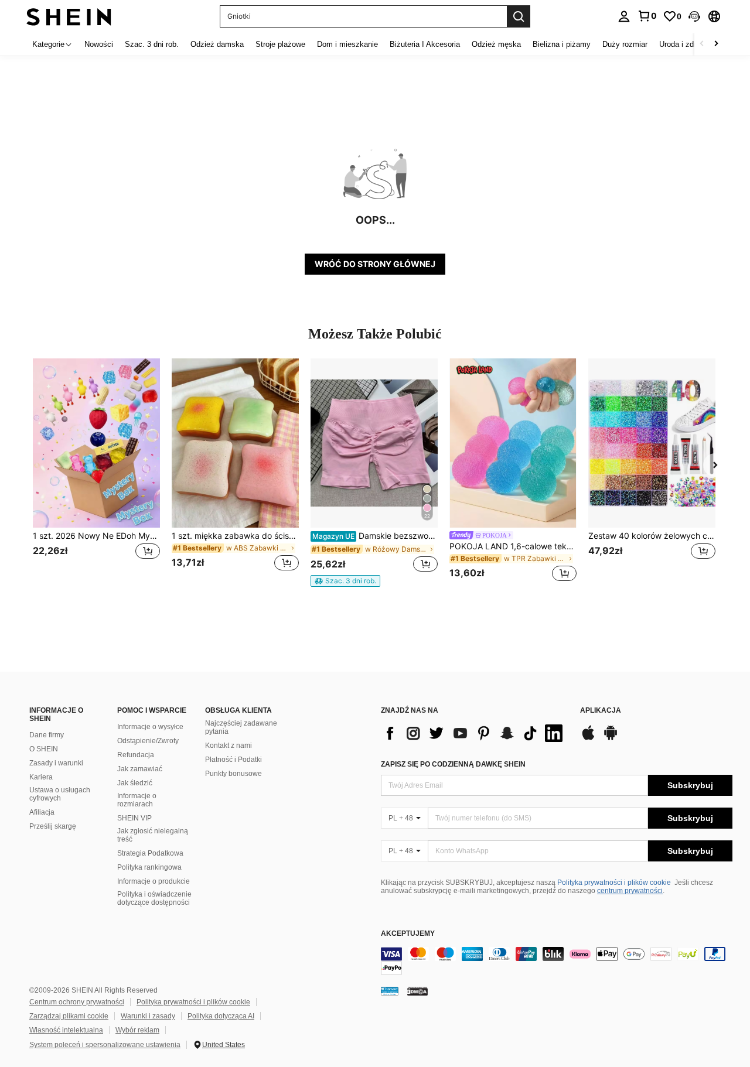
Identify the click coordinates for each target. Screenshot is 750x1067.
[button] (694, 16)
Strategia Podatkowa (150, 853)
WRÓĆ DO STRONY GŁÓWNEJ (375, 264)
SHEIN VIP (134, 818)
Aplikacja (600, 710)
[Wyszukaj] (518, 16)
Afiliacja (41, 812)
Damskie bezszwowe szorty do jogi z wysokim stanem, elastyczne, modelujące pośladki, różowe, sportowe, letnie (375, 536)
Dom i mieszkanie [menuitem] (347, 44)
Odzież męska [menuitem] (496, 44)
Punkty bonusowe (233, 774)
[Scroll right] (716, 44)
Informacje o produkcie (153, 881)
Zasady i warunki (56, 763)
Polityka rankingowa (149, 867)
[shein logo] (68, 16)
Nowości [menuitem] (98, 44)
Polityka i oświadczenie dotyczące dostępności (154, 898)
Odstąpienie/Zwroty (148, 741)
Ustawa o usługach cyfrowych (59, 794)
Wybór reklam (137, 1030)
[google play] (610, 738)
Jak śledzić (134, 783)
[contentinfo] (556, 961)
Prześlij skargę (52, 826)
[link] (647, 16)
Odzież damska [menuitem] (217, 44)
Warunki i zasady (148, 1016)
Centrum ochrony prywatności (76, 1002)
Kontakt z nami (228, 745)
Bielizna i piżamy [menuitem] (562, 44)
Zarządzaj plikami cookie (68, 1016)
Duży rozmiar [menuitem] (624, 44)
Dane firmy (46, 735)
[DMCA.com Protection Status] (417, 991)
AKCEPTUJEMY (408, 934)
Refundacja (135, 755)
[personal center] (624, 16)
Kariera (41, 777)
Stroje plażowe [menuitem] (280, 44)
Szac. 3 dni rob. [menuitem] (152, 44)
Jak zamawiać (139, 769)
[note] (345, 581)
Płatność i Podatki (233, 759)
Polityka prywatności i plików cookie (614, 882)
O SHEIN (43, 749)
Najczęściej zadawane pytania (241, 727)
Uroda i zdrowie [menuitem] (685, 44)
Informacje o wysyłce (150, 727)
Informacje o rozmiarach (136, 800)
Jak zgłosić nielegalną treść (152, 835)
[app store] (588, 738)
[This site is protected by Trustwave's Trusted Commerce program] (389, 991)
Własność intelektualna (66, 1030)
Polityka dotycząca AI (221, 1016)
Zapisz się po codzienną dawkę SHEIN (453, 764)
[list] (474, 733)
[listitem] (96, 471)
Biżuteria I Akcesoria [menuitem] (425, 44)
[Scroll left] (702, 44)
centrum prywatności (630, 891)
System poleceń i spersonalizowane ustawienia (104, 1045)
